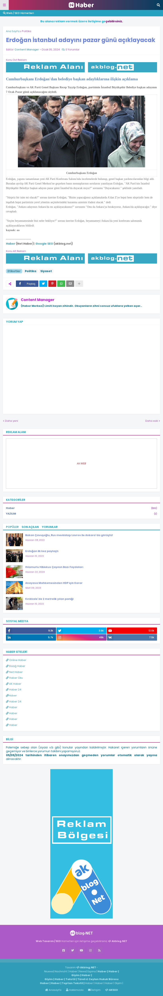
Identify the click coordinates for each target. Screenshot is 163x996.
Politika (26, 31)
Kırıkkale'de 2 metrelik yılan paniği (49, 599)
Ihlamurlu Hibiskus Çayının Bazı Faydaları (54, 567)
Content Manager (37, 299)
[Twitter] (43, 283)
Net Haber (16, 672)
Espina (91, 971)
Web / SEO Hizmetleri (20, 13)
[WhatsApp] (61, 283)
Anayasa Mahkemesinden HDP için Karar (53, 583)
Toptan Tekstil (72, 983)
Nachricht (61, 971)
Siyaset (46, 271)
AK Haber (15, 684)
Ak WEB (81, 463)
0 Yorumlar (73, 49)
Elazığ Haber (17, 666)
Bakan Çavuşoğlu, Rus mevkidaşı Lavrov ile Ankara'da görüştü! (69, 535)
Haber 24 (15, 689)
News (82, 971)
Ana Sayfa (12, 31)
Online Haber (17, 660)
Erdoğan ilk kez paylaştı (41, 551)
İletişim (96, 990)
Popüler (12, 527)
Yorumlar (50, 527)
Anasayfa (54, 990)
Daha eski (151, 421)
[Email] (70, 283)
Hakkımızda (75, 990)
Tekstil (70, 979)
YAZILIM (81, 514)
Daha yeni (11, 421)
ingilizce (41, 961)
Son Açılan (30, 527)
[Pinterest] (52, 283)
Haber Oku (16, 678)
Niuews (48, 971)
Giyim (75, 975)
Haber (81, 508)
